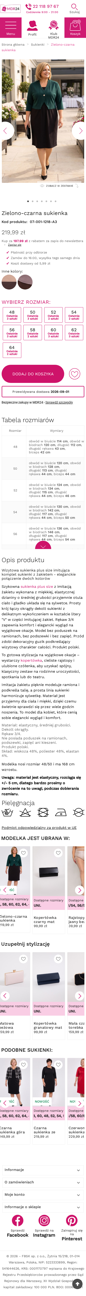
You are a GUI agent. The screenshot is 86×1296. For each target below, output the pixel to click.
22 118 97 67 (46, 6)
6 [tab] (51, 201)
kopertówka (31, 660)
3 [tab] (37, 201)
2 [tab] (33, 201)
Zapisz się (14, 244)
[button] (5, 890)
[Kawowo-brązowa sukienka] (25, 282)
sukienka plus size (37, 586)
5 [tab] (46, 201)
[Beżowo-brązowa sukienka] (9, 282)
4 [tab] (42, 201)
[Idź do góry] (77, 1284)
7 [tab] (55, 201)
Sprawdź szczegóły (59, 402)
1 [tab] (28, 201)
